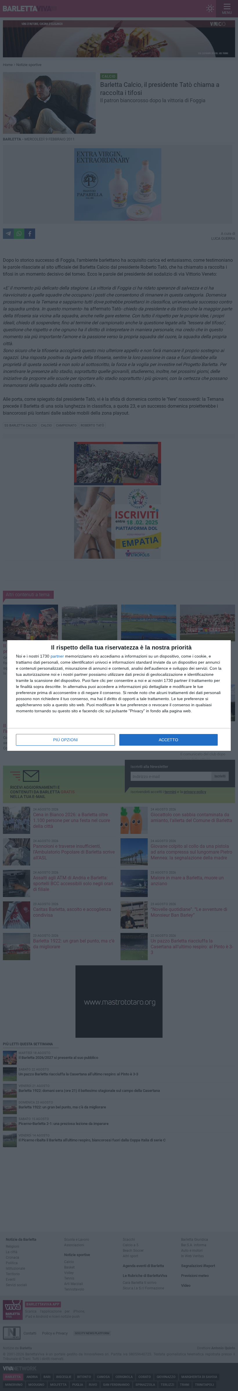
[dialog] (119, 695)
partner (57, 656)
